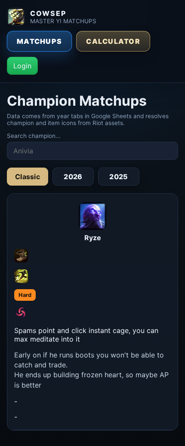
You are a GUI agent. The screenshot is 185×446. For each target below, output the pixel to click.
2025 (118, 176)
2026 (73, 176)
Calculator (113, 41)
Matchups (39, 41)
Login (22, 65)
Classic (27, 176)
